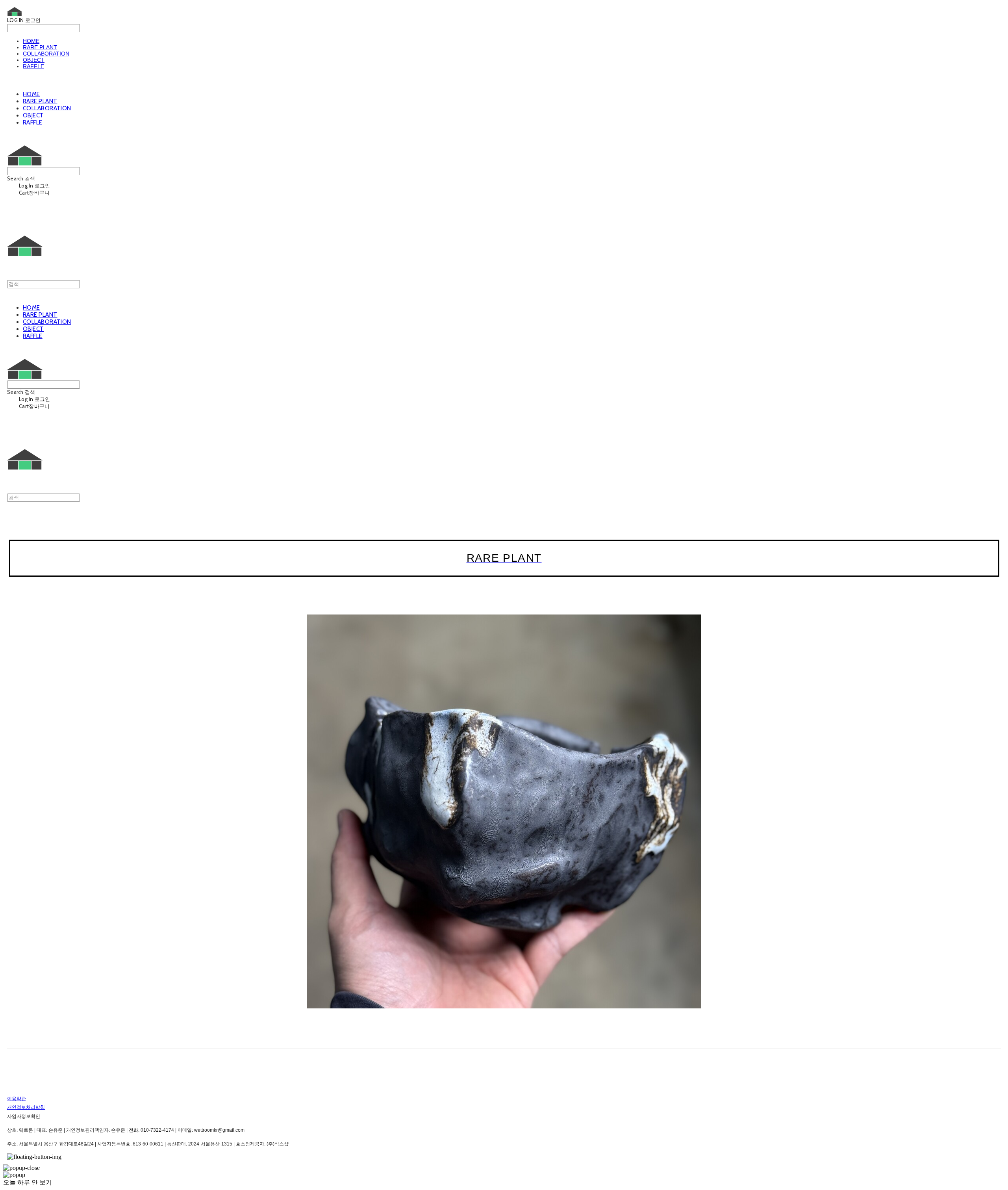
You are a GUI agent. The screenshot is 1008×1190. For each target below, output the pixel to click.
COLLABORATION (46, 53)
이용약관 (16, 1098)
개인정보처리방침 (26, 1107)
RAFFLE (33, 66)
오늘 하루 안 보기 (27, 1182)
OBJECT (33, 60)
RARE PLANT (40, 47)
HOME (31, 41)
